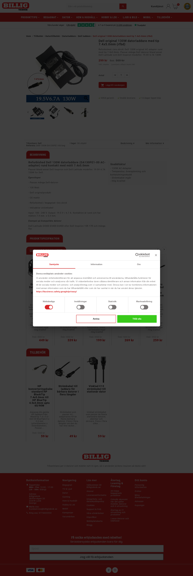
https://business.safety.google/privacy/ (56, 291)
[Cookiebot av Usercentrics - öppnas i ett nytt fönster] (137, 255)
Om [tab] (139, 264)
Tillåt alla (137, 319)
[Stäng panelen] (156, 255)
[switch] (81, 307)
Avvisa (96, 319)
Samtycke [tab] (54, 264)
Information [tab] (96, 264)
